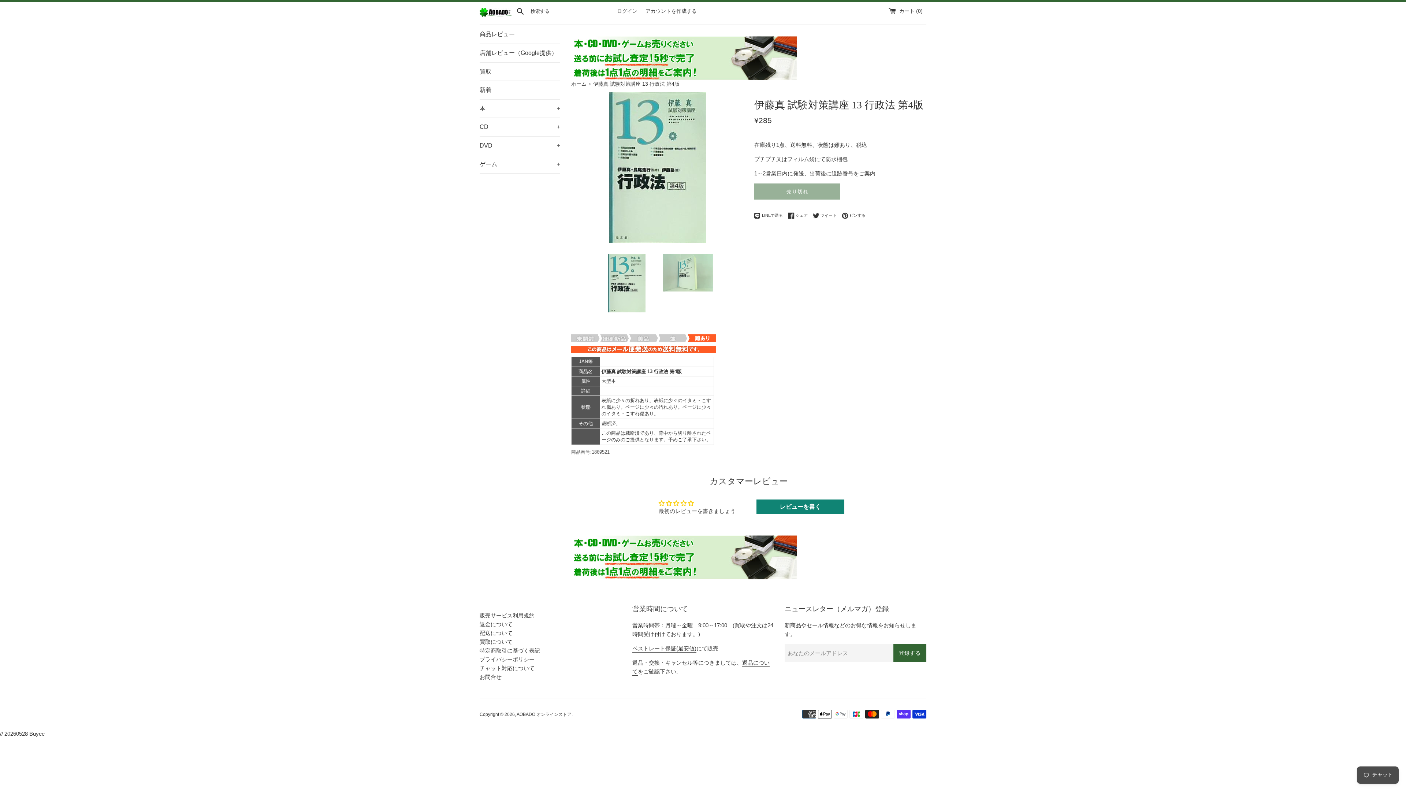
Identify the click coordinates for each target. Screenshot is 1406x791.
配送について (496, 633)
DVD (520, 145)
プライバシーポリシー (507, 659)
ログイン (627, 11)
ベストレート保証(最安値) (664, 648)
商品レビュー (497, 34)
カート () (911, 11)
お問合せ (491, 677)
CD (520, 127)
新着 (485, 90)
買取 (485, 71)
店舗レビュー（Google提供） (518, 53)
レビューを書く (800, 507)
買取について (496, 642)
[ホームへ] (496, 15)
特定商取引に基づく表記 (510, 650)
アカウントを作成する (671, 11)
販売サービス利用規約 (507, 615)
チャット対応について (507, 668)
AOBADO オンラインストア (544, 714)
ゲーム (520, 164)
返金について (496, 624)
